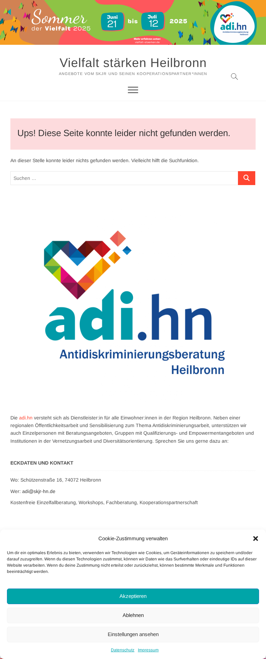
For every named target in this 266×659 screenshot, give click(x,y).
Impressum (148, 650)
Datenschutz (122, 650)
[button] (255, 538)
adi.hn (26, 417)
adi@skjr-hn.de (38, 491)
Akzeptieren (133, 596)
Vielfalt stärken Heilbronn (133, 63)
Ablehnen (133, 615)
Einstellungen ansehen (133, 634)
